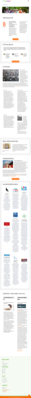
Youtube (4, 370)
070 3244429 (4, 390)
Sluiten (20, 397)
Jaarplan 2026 (4, 382)
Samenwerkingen (4, 365)
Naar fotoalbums (15, 61)
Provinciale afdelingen (5, 363)
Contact (3, 362)
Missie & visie (15, 39)
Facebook (4, 369)
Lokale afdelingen (4, 364)
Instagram (4, 368)
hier (6, 320)
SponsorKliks (19, 311)
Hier (6, 102)
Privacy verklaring (17, 397)
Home (3, 4)
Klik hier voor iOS (19, 350)
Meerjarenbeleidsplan (5, 381)
